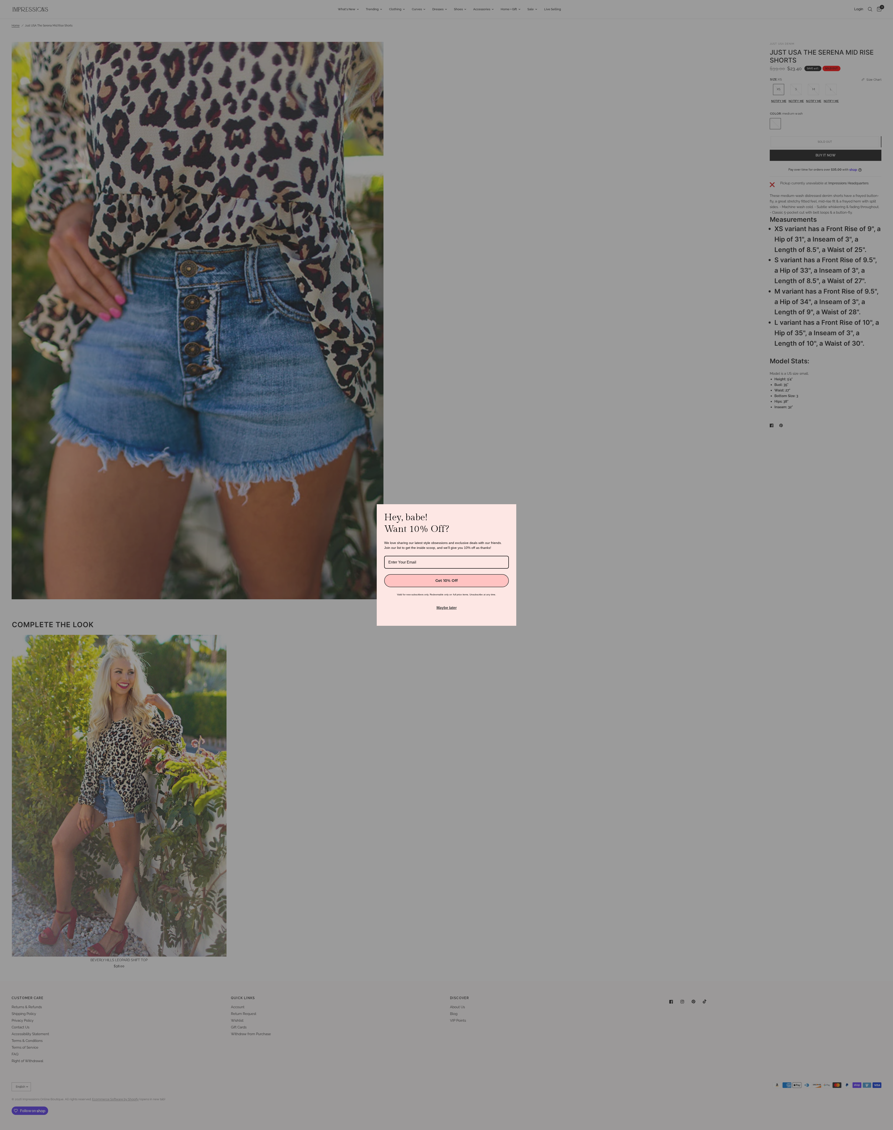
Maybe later (447, 608)
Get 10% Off (446, 580)
